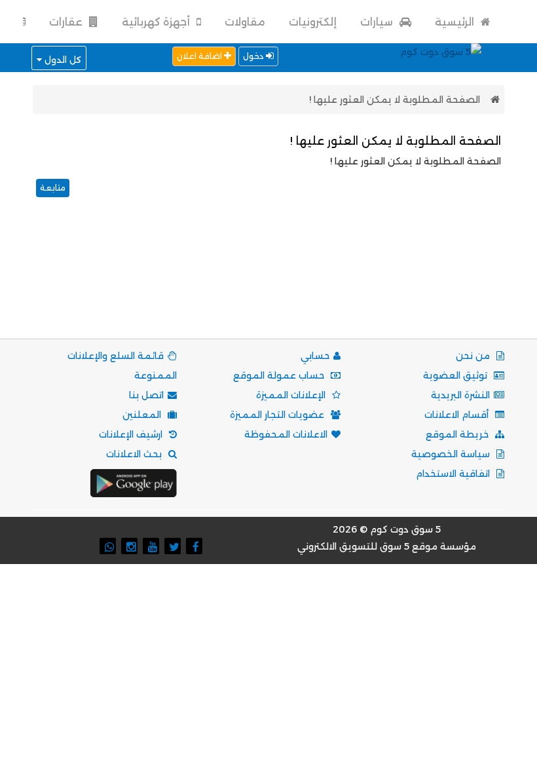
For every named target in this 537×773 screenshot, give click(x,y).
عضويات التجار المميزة (278, 415)
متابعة (52, 188)
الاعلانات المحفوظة (285, 434)
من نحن (474, 356)
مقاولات (245, 22)
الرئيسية (456, 22)
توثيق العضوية (456, 375)
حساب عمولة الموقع (280, 375)
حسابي (315, 356)
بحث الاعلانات (135, 454)
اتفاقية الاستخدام (454, 474)
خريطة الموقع (458, 434)
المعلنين (143, 415)
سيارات (378, 22)
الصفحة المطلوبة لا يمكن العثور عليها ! (394, 99)
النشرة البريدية (460, 395)
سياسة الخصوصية (451, 454)
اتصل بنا (146, 395)
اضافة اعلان (200, 56)
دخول (254, 56)
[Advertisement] (266, 284)
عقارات (67, 22)
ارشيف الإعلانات (132, 434)
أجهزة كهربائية (157, 22)
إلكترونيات (313, 22)
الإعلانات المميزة (292, 395)
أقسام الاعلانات (457, 415)
